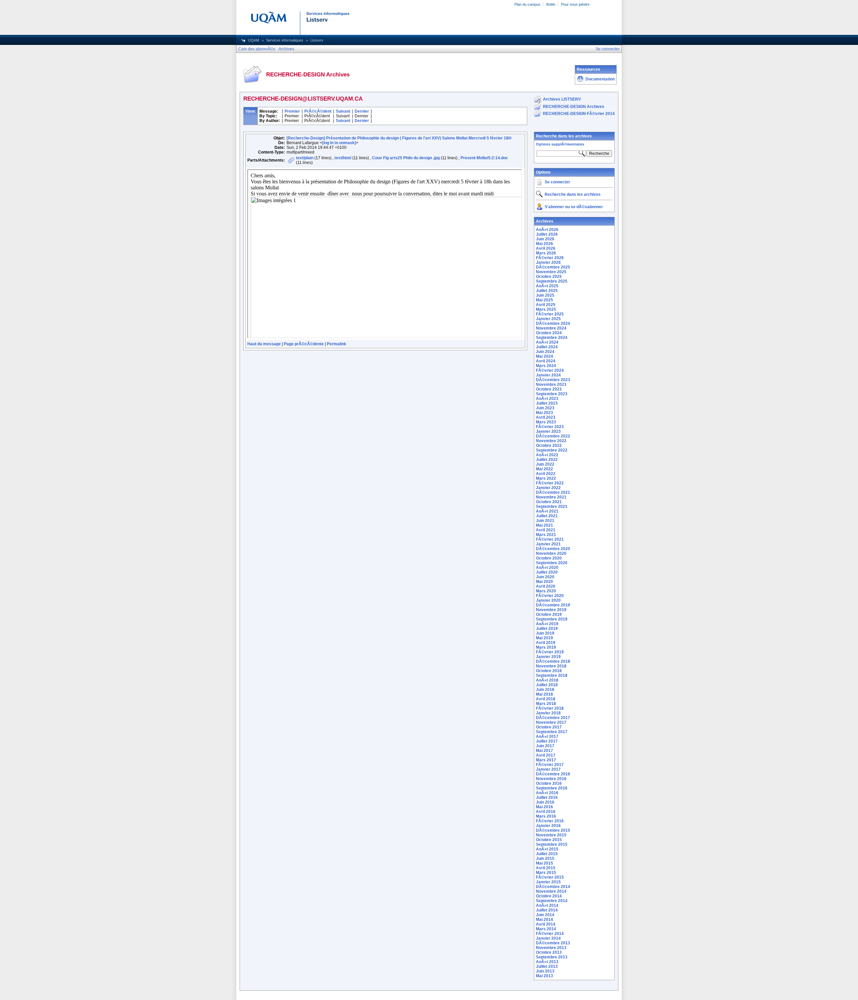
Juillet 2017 (547, 741)
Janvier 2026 (548, 262)
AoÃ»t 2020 (547, 567)
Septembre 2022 (551, 450)
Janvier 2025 (548, 318)
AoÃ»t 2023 (547, 398)
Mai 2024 (544, 356)
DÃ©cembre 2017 (553, 717)
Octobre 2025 (549, 276)
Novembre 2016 (551, 778)
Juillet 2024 (547, 347)
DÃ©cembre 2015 (553, 830)
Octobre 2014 (549, 896)
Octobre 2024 (549, 333)
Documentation (600, 79)
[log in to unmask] (339, 142)
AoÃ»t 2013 (547, 961)
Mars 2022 (546, 478)
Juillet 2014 (547, 910)
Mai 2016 (544, 807)
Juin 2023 (545, 408)
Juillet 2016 (547, 797)
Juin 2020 (545, 577)
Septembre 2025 (551, 281)
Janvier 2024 (548, 375)
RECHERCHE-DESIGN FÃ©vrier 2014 (579, 113)
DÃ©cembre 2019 (553, 605)
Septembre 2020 (551, 563)
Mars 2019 (546, 647)
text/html (342, 158)
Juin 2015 (545, 858)
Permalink (336, 344)
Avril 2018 (545, 699)
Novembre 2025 (551, 272)
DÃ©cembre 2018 (553, 661)
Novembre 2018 (551, 666)
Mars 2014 (546, 929)
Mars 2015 (546, 872)
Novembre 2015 (551, 835)
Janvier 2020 (548, 600)
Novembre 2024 (551, 328)
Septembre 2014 (551, 900)
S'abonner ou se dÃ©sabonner (574, 206)
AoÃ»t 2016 (547, 792)
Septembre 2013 (551, 957)
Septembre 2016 (551, 788)
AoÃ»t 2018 (547, 680)
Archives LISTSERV (562, 99)
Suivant (343, 111)
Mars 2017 (546, 760)
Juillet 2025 (547, 290)
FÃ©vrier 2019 (550, 652)
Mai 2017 (544, 750)
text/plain (304, 158)
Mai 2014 (544, 919)
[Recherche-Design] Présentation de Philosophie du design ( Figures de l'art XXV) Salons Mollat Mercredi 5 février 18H (399, 138)
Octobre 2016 (549, 783)
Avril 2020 (545, 586)
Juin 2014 (545, 915)
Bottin (550, 4)
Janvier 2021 (548, 544)
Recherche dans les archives (564, 136)
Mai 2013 (544, 976)
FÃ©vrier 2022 (550, 483)
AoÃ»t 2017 (547, 736)
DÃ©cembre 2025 (553, 267)
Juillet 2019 (547, 628)
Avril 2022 (545, 473)
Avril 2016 (545, 811)
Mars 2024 (546, 365)
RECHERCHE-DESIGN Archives (573, 106)
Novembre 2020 (551, 553)
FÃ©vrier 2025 (550, 314)
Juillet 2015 (547, 853)
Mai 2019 (544, 638)
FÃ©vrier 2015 (550, 877)
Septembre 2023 (551, 394)
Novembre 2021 (551, 497)
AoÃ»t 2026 (547, 229)
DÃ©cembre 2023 (553, 379)
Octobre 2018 (549, 670)
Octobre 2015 (549, 839)
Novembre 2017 (551, 722)
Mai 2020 (544, 581)
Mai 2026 (544, 243)
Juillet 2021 (547, 516)
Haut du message (264, 344)
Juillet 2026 (547, 234)
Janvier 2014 (548, 938)
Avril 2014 (545, 924)
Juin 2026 (545, 239)
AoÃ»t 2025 (547, 286)
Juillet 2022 (547, 459)
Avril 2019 (545, 642)
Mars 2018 (546, 703)
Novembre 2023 (551, 384)
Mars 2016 (546, 816)
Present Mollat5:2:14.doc (484, 158)
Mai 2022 (544, 469)
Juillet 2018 (547, 685)
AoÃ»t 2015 (547, 849)
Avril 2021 (545, 530)
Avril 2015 (545, 868)
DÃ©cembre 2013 (553, 943)
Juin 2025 (545, 295)
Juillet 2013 (547, 966)
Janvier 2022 (548, 487)
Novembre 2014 (551, 891)
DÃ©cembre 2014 (553, 886)
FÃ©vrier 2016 (550, 821)
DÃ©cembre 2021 (553, 492)
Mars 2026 (546, 253)
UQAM (253, 40)
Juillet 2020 (547, 572)
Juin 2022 (545, 464)
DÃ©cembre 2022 (553, 436)
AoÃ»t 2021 (547, 511)
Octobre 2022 (549, 445)
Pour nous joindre (575, 4)
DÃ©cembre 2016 (553, 774)
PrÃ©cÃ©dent (317, 111)
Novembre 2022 (551, 440)
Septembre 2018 (551, 675)
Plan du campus (527, 4)
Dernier (362, 111)
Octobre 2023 (549, 389)
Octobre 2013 (549, 952)
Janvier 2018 (548, 713)
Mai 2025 (544, 300)
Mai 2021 (544, 525)
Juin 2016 (545, 802)
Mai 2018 (544, 694)
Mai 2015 (544, 863)
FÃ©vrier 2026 (550, 257)
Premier (292, 111)
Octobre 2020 (549, 558)
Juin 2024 (545, 351)
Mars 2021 (546, 534)
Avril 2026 (545, 248)
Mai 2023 (544, 412)
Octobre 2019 (549, 614)
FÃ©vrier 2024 (550, 370)
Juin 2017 (545, 746)
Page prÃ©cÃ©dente (304, 344)
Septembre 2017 (551, 731)
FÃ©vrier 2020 (550, 595)
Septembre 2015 (551, 844)
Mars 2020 (546, 591)
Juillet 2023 (547, 403)
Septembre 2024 (551, 337)
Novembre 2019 (551, 609)
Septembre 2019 (551, 619)
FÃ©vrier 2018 (550, 708)
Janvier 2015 (548, 882)
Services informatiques (284, 40)
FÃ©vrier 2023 (550, 426)
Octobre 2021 (549, 501)
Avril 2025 (545, 304)
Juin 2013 (545, 971)
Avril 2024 (545, 361)
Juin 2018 (545, 689)
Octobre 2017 (549, 727)
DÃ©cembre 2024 (553, 323)
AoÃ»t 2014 (547, 905)
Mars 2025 (546, 309)
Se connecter (557, 182)
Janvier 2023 (548, 431)
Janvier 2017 (548, 769)
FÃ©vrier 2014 (550, 933)
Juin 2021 (545, 520)
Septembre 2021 (551, 506)
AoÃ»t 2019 (547, 624)
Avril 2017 (545, 755)
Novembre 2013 (551, 947)
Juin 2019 (545, 633)
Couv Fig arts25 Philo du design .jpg (406, 158)
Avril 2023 (545, 417)
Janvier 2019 (548, 656)
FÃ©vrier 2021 (550, 539)
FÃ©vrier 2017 (550, 764)
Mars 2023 (546, 422)
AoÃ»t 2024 (547, 342)
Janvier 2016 (548, 825)
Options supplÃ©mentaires (560, 144)
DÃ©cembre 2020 (553, 548)
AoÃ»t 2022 (547, 455)
